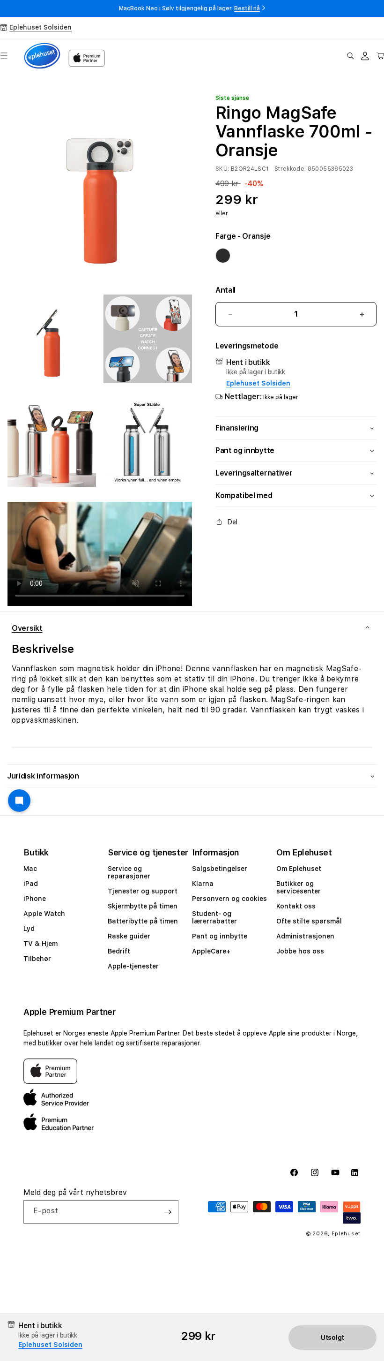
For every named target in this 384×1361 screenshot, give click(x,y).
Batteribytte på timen (143, 921)
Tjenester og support (142, 891)
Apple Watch (44, 913)
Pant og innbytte (219, 936)
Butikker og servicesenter (298, 887)
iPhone (34, 898)
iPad (30, 883)
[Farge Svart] (222, 255)
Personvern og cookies (229, 898)
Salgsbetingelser (219, 868)
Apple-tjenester (133, 966)
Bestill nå (247, 8)
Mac (30, 868)
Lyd (29, 928)
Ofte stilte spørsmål (309, 921)
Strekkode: (290, 169)
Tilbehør (37, 958)
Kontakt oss (296, 906)
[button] (350, 55)
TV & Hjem (40, 943)
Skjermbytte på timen (142, 906)
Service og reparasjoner (129, 872)
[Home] (42, 55)
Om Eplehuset (298, 868)
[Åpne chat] (19, 800)
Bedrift (119, 951)
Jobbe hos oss (300, 951)
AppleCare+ (211, 951)
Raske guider (129, 936)
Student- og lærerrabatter (214, 917)
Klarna (203, 883)
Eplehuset (346, 1234)
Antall (225, 290)
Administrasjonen (305, 936)
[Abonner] (167, 1212)
